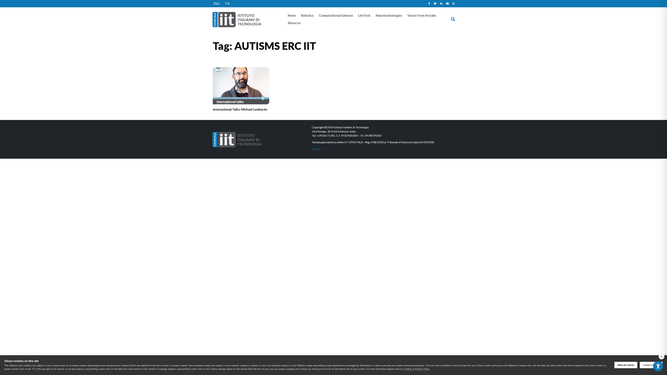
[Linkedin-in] (441, 3)
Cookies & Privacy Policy (417, 369)
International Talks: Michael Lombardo (240, 109)
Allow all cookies (625, 365)
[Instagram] (453, 3)
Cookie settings (651, 365)
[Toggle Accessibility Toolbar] (658, 366)
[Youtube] (447, 3)
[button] (453, 19)
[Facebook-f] (429, 3)
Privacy (316, 149)
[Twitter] (435, 3)
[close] (661, 356)
